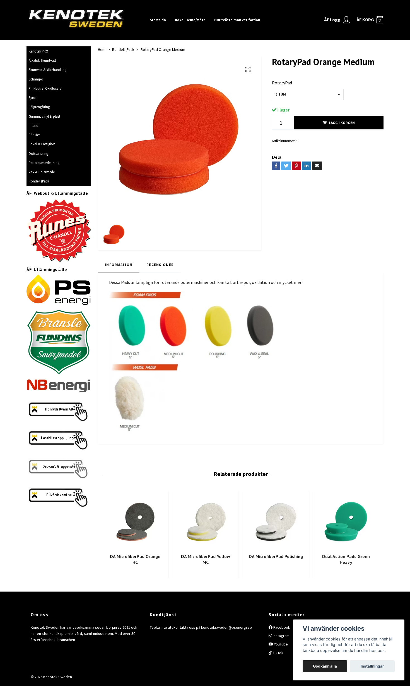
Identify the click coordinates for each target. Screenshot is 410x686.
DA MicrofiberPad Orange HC (135, 559)
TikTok (277, 652)
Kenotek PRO (38, 51)
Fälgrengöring (39, 107)
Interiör (34, 125)
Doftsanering (38, 153)
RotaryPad (282, 83)
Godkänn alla (325, 666)
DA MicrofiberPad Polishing (276, 556)
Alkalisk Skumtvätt (42, 60)
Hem (101, 49)
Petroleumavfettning (44, 162)
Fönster (34, 134)
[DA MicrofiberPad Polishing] (275, 521)
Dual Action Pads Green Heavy (346, 559)
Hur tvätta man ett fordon (237, 20)
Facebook (281, 627)
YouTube (280, 644)
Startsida (158, 20)
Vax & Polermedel (42, 172)
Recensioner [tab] (160, 264)
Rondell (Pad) (39, 181)
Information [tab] (118, 264)
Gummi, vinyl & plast (44, 116)
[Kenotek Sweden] (85, 17)
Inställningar (372, 666)
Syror (33, 97)
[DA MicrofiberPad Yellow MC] (205, 521)
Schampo (36, 79)
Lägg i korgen (342, 122)
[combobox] (308, 94)
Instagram (281, 635)
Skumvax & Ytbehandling (47, 69)
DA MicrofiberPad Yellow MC (205, 559)
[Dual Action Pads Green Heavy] (346, 521)
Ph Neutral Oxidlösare (45, 88)
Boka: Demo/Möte (190, 20)
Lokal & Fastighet (42, 144)
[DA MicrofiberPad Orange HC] (135, 521)
